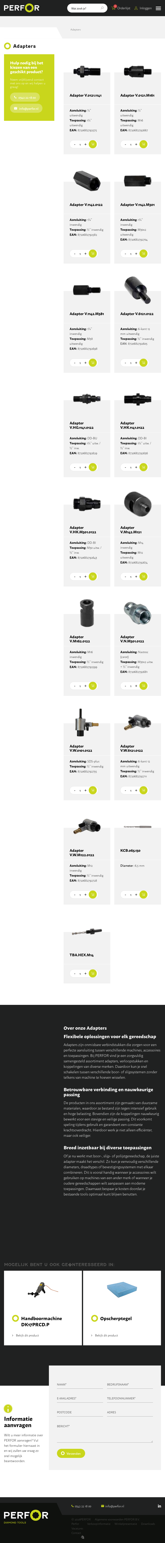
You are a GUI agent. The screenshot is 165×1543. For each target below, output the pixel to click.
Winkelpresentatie (125, 1523)
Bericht (63, 1426)
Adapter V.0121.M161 (137, 95)
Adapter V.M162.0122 (80, 639)
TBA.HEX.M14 (82, 954)
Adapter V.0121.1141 (85, 95)
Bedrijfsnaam (118, 1384)
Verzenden (74, 1453)
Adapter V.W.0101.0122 (81, 748)
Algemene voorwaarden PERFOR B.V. (117, 1519)
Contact (76, 1532)
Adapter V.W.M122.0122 (82, 852)
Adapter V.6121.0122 (137, 313)
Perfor (75, 1523)
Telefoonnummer (121, 1398)
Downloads (148, 1523)
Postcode (64, 1412)
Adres (111, 1412)
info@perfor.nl (28, 108)
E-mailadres (66, 1398)
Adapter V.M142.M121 (130, 530)
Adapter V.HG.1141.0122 (82, 425)
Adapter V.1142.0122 (86, 204)
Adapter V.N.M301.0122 (132, 639)
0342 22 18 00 (27, 97)
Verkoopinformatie (98, 1523)
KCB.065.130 (130, 850)
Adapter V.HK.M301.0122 (83, 530)
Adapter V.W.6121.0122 (131, 748)
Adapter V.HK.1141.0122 (132, 425)
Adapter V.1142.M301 (137, 204)
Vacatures (77, 1528)
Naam (62, 1384)
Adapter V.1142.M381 (87, 313)
